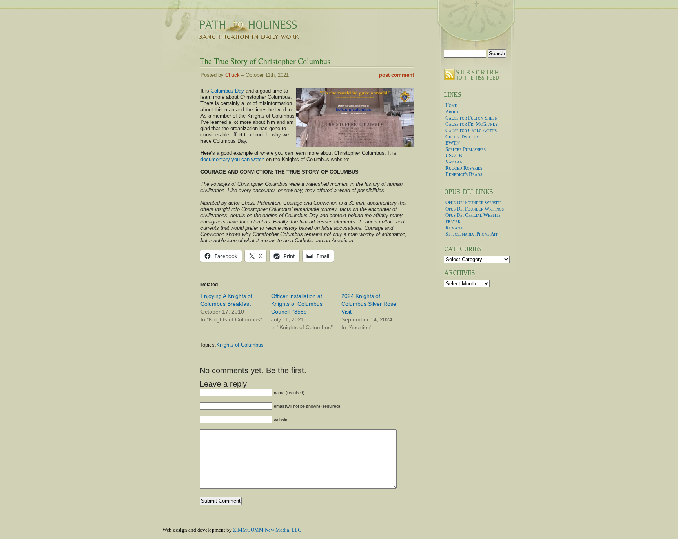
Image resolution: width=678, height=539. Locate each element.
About (452, 111)
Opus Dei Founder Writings (474, 209)
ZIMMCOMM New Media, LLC (267, 530)
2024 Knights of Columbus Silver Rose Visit (368, 304)
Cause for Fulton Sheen (471, 118)
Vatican (454, 162)
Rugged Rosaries (463, 168)
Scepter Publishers (465, 149)
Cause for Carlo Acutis (471, 130)
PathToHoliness (240, 20)
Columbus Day (227, 91)
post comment (396, 75)
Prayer (452, 221)
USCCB (453, 155)
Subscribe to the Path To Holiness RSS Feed (474, 74)
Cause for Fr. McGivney (471, 124)
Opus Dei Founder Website (473, 202)
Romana (454, 227)
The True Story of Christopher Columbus (265, 61)
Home (451, 105)
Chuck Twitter (461, 137)
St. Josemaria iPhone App (471, 234)
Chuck (232, 75)
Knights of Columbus (240, 345)
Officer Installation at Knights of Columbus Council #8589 (297, 304)
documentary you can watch (232, 159)
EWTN (452, 143)
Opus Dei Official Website (473, 215)
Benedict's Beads (463, 174)
